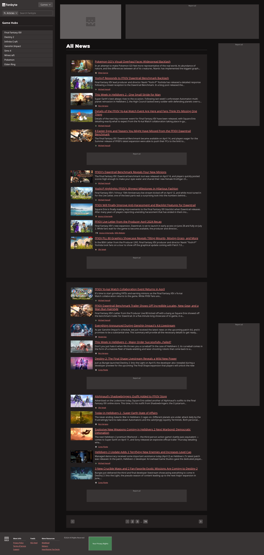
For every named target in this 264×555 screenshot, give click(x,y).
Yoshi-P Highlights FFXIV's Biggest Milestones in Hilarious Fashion (136, 188)
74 (145, 521)
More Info (17, 539)
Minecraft (9, 55)
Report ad (192, 6)
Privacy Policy (18, 543)
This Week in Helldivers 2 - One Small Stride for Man (128, 94)
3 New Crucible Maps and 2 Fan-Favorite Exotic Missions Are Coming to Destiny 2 (146, 468)
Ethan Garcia (103, 73)
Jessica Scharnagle (105, 216)
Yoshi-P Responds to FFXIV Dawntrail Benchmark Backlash (132, 78)
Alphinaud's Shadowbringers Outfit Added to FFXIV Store (131, 396)
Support (16, 549)
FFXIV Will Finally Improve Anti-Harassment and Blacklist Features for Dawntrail (145, 205)
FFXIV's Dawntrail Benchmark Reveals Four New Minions (130, 172)
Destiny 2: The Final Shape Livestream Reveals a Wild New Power (136, 358)
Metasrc (45, 546)
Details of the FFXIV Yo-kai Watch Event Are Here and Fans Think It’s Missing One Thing (146, 113)
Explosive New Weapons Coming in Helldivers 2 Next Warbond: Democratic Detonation (143, 431)
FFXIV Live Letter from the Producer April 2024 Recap (128, 221)
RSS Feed (33, 543)
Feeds (32, 539)
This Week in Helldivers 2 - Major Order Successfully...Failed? (133, 342)
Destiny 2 (9, 37)
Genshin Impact (12, 46)
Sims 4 (7, 50)
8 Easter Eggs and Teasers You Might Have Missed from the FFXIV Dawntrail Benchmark (143, 132)
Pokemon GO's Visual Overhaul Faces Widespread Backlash (132, 61)
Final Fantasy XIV (13, 32)
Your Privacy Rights (100, 543)
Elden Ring (9, 64)
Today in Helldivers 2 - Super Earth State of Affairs (126, 413)
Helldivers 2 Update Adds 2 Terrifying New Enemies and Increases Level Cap (143, 452)
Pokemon (9, 59)
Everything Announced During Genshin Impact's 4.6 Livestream (135, 325)
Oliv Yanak (102, 249)
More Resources (48, 539)
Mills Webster (120, 233)
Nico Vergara (103, 106)
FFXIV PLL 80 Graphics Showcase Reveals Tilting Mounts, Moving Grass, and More (146, 238)
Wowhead (45, 543)
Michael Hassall (104, 89)
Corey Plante (103, 370)
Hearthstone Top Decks (51, 549)
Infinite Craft (11, 41)
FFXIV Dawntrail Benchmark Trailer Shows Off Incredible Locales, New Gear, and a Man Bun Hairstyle (147, 307)
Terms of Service (19, 546)
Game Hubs (10, 23)
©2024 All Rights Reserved (74, 538)
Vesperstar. (102, 337)
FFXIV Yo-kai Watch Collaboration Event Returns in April (130, 289)
